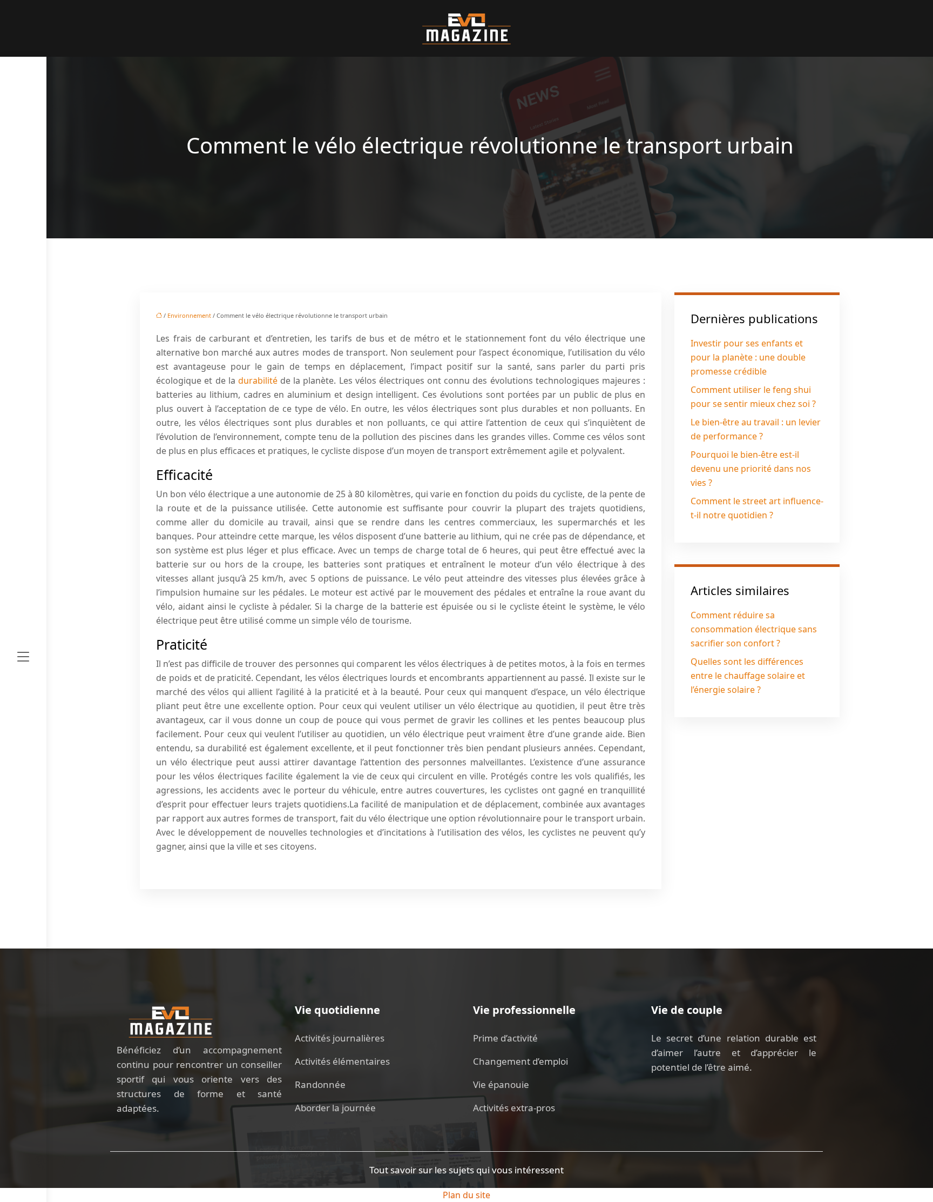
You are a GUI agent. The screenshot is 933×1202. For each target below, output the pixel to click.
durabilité (258, 380)
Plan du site (466, 1195)
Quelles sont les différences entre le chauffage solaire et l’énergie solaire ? (748, 676)
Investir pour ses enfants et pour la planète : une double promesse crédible (748, 357)
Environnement (189, 315)
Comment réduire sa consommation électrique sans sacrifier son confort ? (754, 629)
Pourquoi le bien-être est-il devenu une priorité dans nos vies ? (751, 469)
